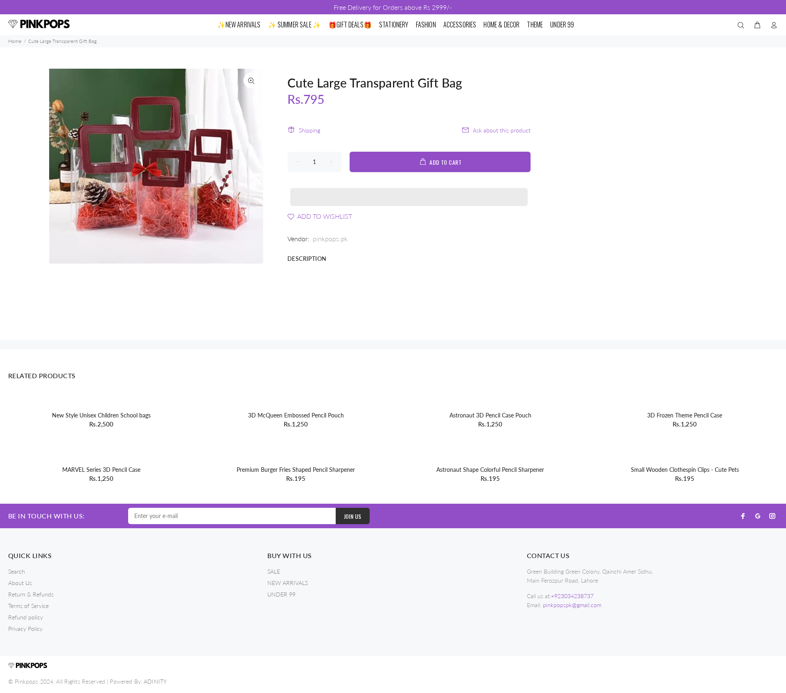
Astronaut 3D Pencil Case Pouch (490, 415)
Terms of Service (28, 605)
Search (16, 571)
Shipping (309, 130)
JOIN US (352, 516)
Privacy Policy (25, 628)
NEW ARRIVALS (287, 582)
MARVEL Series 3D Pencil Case (101, 469)
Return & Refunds (31, 594)
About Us (20, 582)
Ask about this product (502, 130)
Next (251, 166)
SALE (273, 571)
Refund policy (25, 617)
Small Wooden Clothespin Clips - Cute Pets (685, 469)
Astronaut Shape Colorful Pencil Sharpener (490, 469)
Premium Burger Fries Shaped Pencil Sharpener (296, 469)
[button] (409, 189)
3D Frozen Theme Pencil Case (684, 415)
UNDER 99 (281, 594)
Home (14, 41)
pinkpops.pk (330, 238)
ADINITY (155, 681)
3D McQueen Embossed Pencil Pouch (296, 415)
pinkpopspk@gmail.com (572, 604)
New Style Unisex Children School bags (101, 415)
